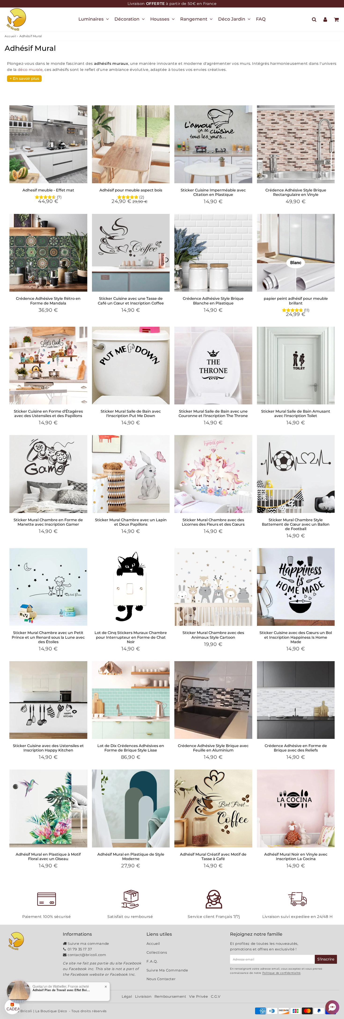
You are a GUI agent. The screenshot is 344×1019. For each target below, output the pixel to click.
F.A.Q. (152, 961)
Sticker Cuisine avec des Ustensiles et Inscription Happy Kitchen (48, 748)
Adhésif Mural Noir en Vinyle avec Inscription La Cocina (295, 856)
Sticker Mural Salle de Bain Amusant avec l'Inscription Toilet (295, 413)
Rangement (193, 19)
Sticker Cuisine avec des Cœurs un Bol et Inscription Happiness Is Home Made (296, 637)
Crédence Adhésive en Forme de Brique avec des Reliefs (296, 748)
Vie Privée (198, 996)
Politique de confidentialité (281, 973)
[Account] (325, 19)
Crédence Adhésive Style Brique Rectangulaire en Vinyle (295, 192)
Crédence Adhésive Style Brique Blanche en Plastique (213, 300)
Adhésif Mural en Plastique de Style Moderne (130, 856)
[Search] (314, 19)
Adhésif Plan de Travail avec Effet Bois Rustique (62, 990)
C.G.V (215, 996)
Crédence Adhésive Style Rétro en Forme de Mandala (48, 300)
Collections (156, 952)
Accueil (10, 36)
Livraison (143, 996)
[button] (332, 1007)
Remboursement (170, 996)
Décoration (126, 19)
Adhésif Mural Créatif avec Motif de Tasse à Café (213, 856)
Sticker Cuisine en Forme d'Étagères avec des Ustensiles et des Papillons (48, 413)
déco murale (30, 69)
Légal (127, 996)
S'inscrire (325, 959)
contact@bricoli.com (87, 955)
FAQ (261, 19)
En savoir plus (26, 78)
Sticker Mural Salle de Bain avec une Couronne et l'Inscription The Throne (213, 413)
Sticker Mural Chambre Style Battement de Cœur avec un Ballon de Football (295, 524)
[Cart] (336, 19)
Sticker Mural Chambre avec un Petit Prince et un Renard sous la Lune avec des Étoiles (48, 637)
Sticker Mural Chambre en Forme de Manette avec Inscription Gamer (48, 522)
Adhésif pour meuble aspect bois (130, 190)
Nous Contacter (161, 979)
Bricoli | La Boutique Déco (43, 1011)
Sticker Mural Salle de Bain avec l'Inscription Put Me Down (131, 413)
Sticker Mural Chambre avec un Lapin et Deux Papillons (131, 522)
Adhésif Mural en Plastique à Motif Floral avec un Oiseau (48, 856)
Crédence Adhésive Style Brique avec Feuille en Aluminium (213, 748)
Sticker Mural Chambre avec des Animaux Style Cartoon (213, 634)
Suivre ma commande (88, 943)
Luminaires (91, 19)
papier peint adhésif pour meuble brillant (296, 300)
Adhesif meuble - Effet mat (48, 190)
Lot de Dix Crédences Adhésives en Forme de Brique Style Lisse (130, 748)
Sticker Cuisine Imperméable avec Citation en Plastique (213, 192)
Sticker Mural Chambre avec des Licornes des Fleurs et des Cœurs (213, 522)
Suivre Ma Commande (167, 970)
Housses (159, 19)
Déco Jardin (231, 19)
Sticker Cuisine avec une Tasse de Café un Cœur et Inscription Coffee (131, 300)
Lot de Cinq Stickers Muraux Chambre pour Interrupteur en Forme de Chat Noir (131, 637)
